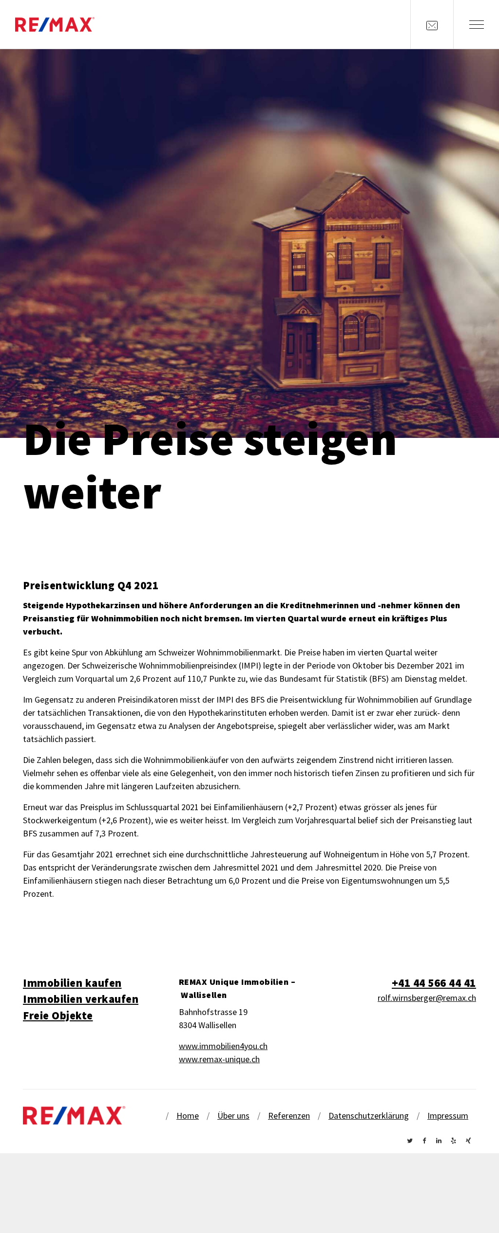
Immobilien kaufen (72, 983)
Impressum (447, 1115)
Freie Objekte (58, 1015)
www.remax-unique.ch (219, 1059)
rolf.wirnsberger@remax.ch (427, 997)
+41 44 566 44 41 (434, 983)
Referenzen (289, 1115)
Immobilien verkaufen (80, 999)
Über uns (233, 1115)
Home (187, 1115)
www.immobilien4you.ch (223, 1046)
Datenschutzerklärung (368, 1115)
